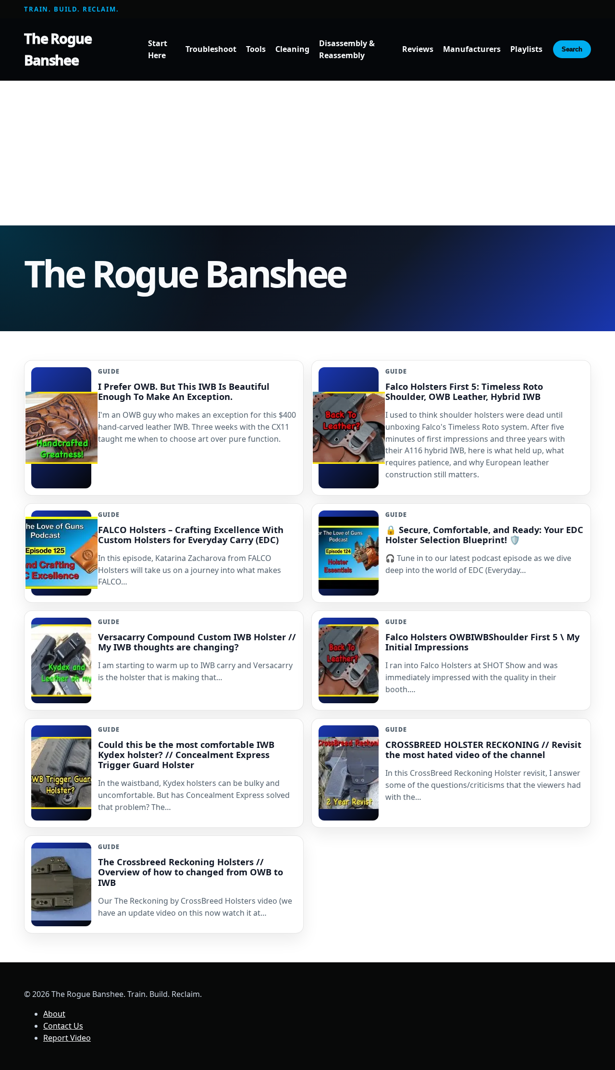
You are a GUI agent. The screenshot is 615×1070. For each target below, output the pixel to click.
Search (572, 49)
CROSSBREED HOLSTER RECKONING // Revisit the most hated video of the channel (483, 749)
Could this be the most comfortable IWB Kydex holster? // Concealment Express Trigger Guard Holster (186, 754)
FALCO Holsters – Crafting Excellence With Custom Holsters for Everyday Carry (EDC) (190, 534)
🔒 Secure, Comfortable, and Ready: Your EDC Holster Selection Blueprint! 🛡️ (484, 534)
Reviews (417, 49)
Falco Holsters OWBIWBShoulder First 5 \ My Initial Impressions (482, 642)
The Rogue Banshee (58, 49)
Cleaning (292, 49)
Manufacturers (472, 49)
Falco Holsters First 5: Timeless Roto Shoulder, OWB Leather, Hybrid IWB (464, 391)
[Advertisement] (307, 153)
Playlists (526, 49)
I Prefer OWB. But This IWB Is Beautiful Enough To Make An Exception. (184, 391)
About (54, 1013)
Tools (256, 49)
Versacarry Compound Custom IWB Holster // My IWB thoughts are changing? (197, 642)
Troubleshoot (210, 49)
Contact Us (63, 1025)
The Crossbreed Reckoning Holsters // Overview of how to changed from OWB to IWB (190, 872)
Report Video (67, 1038)
